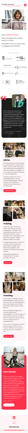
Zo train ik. (8, 262)
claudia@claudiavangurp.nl (14, 430)
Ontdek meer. (9, 336)
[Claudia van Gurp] (10, 6)
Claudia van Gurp (12, 35)
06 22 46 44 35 (14, 427)
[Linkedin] (14, 418)
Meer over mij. (9, 405)
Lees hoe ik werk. (10, 190)
